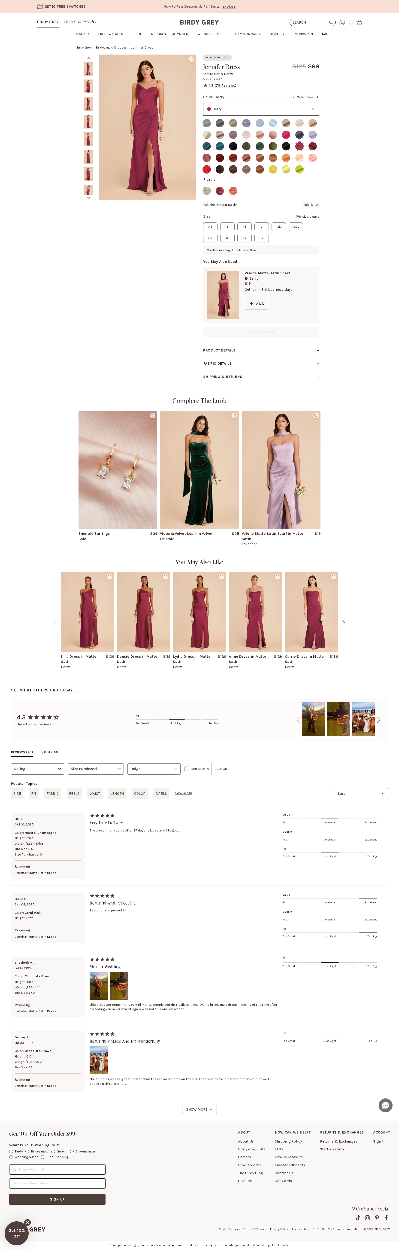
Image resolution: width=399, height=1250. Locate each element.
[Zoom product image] (147, 127)
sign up (57, 1199)
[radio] (207, 123)
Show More (197, 1109)
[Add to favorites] (191, 59)
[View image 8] (88, 192)
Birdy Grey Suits (252, 1149)
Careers (244, 1157)
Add (260, 303)
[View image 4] (88, 121)
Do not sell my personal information (336, 1229)
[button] (17, 1233)
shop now (239, 6)
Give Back (246, 1181)
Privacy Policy (279, 1229)
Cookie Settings (229, 1229)
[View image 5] (88, 139)
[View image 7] (88, 174)
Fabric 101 (311, 205)
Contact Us (284, 1173)
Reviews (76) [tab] (22, 752)
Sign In (379, 1141)
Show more (183, 793)
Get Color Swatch (304, 97)
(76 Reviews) (225, 85)
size (17, 793)
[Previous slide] (123, 6)
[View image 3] (88, 104)
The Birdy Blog (250, 1173)
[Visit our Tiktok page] (358, 1217)
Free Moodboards (290, 1165)
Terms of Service (255, 1229)
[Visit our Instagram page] (367, 1217)
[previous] (55, 622)
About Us (246, 1141)
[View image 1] (88, 69)
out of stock (261, 332)
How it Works (249, 1165)
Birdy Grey (48, 21)
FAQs (279, 1149)
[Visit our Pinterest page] (377, 1217)
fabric (53, 793)
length (117, 793)
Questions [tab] (49, 752)
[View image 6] (88, 157)
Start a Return (332, 1149)
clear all (221, 768)
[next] (88, 197)
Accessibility (300, 1229)
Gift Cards (283, 1181)
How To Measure (289, 1157)
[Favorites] (351, 22)
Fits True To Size (244, 250)
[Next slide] (275, 6)
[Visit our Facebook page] (386, 1217)
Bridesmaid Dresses (111, 47)
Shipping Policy (288, 1141)
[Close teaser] (27, 1222)
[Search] (313, 22)
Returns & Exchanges (338, 1141)
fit (33, 793)
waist (95, 793)
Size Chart (310, 217)
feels (74, 793)
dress (161, 793)
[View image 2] (88, 86)
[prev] (88, 58)
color (139, 793)
